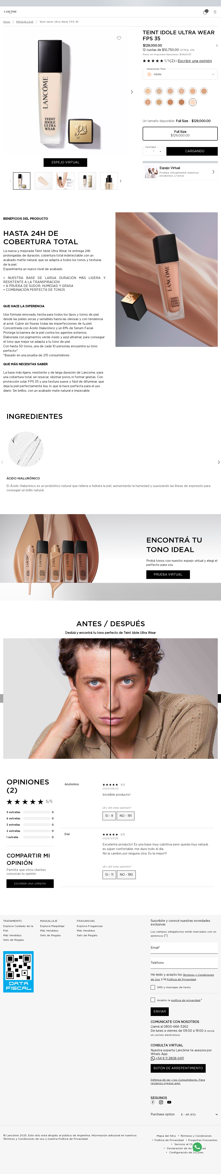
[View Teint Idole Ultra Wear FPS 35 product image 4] (87, 180)
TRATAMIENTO (12, 921)
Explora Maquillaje (52, 926)
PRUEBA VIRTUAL (168, 574)
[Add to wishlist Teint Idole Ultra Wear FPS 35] (119, 38)
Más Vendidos (12, 935)
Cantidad (150, 147)
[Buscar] (193, 12)
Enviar (159, 1011)
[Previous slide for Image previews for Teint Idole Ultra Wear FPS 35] (10, 181)
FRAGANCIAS (86, 921)
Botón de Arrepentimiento (178, 1068)
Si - (109, 815)
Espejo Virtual (69, 162)
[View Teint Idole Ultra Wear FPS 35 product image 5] (109, 180)
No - (126, 815)
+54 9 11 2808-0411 (169, 1058)
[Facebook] (153, 1102)
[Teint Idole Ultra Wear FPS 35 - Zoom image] (65, 92)
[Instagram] (161, 1102)
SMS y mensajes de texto (174, 987)
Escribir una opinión (195, 61)
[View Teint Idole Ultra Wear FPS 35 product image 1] (21, 181)
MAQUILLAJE (48, 921)
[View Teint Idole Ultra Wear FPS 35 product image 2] (43, 180)
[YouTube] (169, 1102)
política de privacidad (185, 1000)
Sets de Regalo (13, 940)
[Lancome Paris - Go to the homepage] (10, 12)
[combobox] (180, 74)
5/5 (167, 61)
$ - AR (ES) (188, 1114)
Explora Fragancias (90, 926)
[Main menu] (215, 11)
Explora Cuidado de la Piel (18, 928)
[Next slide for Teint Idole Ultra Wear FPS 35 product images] (132, 92)
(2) (172, 61)
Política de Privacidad (181, 979)
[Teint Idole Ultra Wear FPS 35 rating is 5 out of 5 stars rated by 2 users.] (153, 61)
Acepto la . (179, 1000)
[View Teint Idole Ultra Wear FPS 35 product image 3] (65, 180)
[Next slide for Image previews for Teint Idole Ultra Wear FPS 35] (120, 181)
